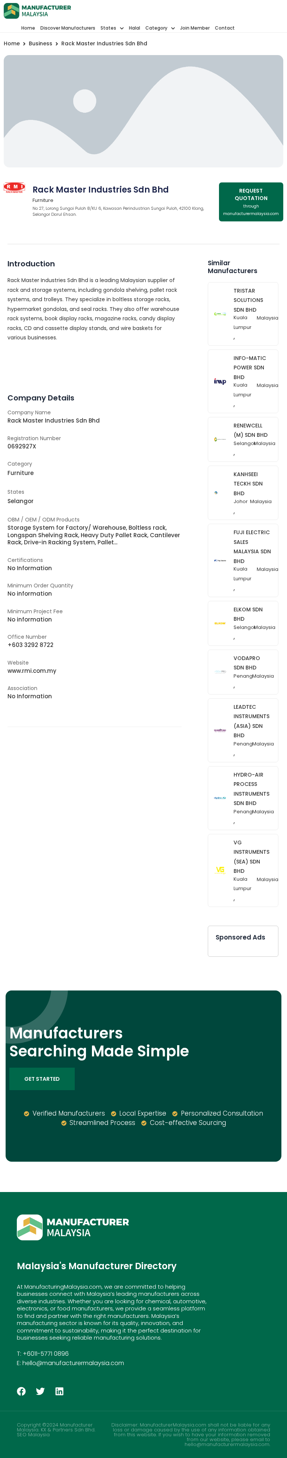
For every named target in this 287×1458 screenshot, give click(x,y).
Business (40, 43)
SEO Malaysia (33, 1434)
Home (12, 43)
